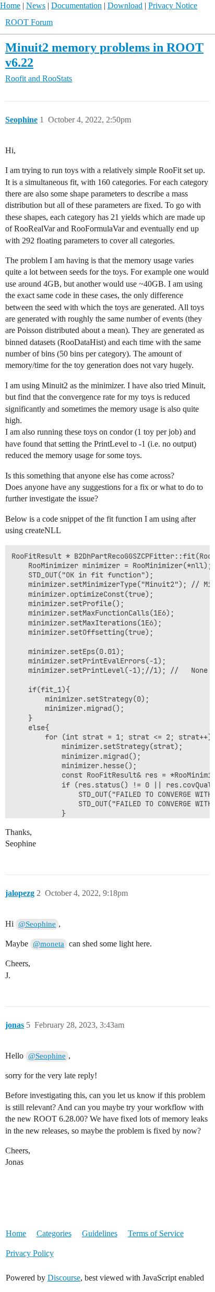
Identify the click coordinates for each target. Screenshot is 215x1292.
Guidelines (99, 1233)
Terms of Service (156, 1233)
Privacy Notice (172, 5)
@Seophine (37, 924)
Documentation (76, 5)
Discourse (63, 1277)
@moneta (48, 944)
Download (125, 5)
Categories (54, 1233)
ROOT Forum (29, 22)
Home (10, 5)
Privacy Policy (30, 1253)
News (35, 5)
